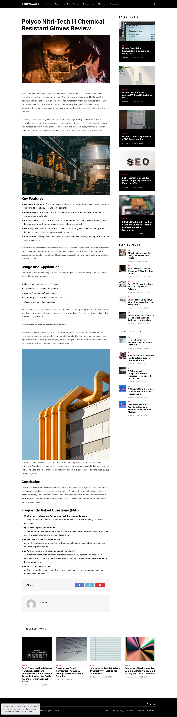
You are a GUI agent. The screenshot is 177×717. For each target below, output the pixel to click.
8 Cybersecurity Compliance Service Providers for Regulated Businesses (139, 375)
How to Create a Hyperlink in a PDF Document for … (137, 137)
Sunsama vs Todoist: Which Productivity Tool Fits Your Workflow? (105, 671)
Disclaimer (130, 711)
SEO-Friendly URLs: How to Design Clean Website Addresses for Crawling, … (141, 317)
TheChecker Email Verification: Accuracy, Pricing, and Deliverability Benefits (70, 672)
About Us (140, 711)
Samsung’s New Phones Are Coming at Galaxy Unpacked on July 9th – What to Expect (140, 671)
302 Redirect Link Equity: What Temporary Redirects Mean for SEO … (136, 181)
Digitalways (30, 4)
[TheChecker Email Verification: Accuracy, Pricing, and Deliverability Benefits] (71, 649)
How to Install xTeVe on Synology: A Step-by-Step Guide (140, 271)
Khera (43, 602)
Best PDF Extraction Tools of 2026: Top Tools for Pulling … (140, 286)
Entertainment (88, 4)
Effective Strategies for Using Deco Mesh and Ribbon (139, 255)
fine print (12, 709)
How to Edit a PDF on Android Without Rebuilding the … (137, 95)
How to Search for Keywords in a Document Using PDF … (135, 51)
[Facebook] (147, 704)
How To (66, 4)
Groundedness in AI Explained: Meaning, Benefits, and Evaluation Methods (139, 408)
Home (48, 4)
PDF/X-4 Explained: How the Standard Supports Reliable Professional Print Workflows (137, 226)
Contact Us (114, 4)
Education (101, 4)
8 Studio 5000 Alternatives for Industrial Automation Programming (141, 391)
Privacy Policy (118, 711)
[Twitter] (151, 704)
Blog (124, 45)
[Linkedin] (154, 704)
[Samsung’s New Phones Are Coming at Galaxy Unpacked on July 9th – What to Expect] (140, 649)
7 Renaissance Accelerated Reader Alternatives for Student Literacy (141, 358)
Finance (76, 4)
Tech (57, 4)
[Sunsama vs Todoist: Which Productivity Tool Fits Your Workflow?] (105, 649)
